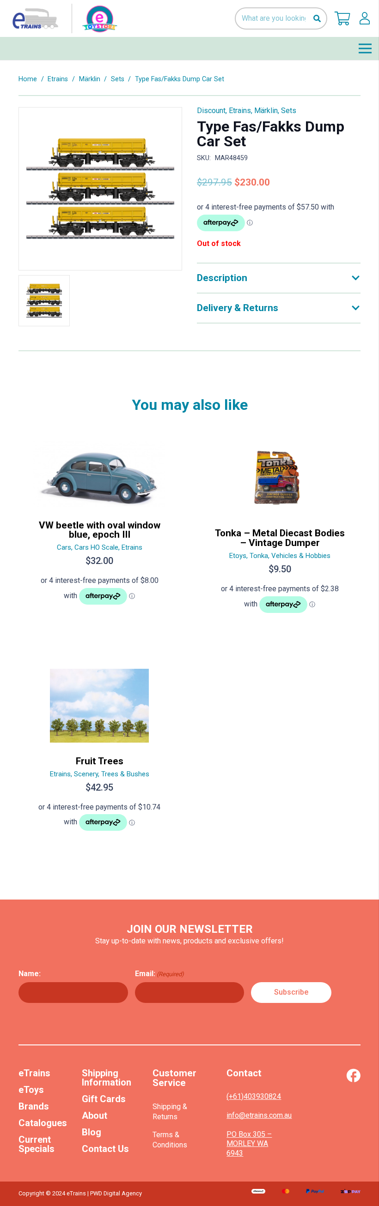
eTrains (34, 1073)
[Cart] (342, 18)
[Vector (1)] (353, 1075)
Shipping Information (106, 1078)
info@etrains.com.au (259, 1115)
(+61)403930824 (253, 1096)
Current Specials (36, 1144)
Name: (29, 973)
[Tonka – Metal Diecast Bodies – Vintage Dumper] (280, 530)
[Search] (316, 18)
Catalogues (42, 1122)
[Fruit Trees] (99, 754)
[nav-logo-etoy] (62, 18)
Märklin (89, 79)
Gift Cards (104, 1098)
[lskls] (365, 18)
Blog (91, 1132)
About (94, 1115)
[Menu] (365, 48)
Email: (159, 973)
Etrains (58, 79)
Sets (117, 79)
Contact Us (105, 1148)
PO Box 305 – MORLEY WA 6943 (249, 1144)
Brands (33, 1106)
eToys (31, 1089)
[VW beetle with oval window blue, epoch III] (99, 530)
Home (27, 79)
